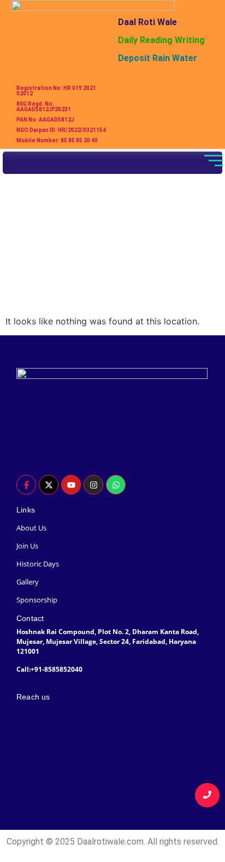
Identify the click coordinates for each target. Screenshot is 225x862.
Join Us (27, 546)
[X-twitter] (48, 485)
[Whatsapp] (116, 485)
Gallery (27, 582)
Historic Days (37, 564)
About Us (31, 528)
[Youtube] (71, 485)
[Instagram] (93, 485)
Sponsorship (36, 600)
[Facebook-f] (26, 485)
